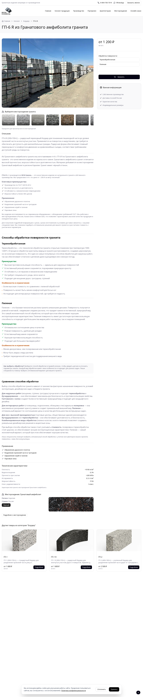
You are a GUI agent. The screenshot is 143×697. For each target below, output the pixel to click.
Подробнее (39, 567)
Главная (48, 11)
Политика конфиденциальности (73, 690)
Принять (114, 689)
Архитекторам (105, 11)
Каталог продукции (62, 11)
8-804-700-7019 (106, 3)
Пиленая (103, 64)
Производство (78, 11)
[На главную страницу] (7, 10)
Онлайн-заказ (135, 11)
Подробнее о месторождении (14, 515)
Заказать (121, 77)
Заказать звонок (133, 3)
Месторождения (120, 11)
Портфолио (92, 11)
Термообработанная (107, 60)
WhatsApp (120, 3)
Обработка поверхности (108, 56)
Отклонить (101, 689)
